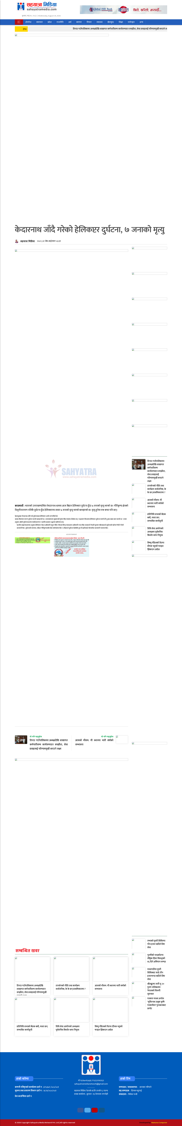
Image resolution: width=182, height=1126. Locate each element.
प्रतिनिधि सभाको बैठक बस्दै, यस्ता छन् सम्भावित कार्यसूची (32, 1028)
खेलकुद (110, 22)
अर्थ (69, 22)
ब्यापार (79, 22)
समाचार (39, 22)
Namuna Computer (159, 1122)
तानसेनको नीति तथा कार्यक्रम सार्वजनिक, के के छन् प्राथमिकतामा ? (71, 987)
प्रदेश (50, 22)
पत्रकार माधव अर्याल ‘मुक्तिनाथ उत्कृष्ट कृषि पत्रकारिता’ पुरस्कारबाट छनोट (156, 1003)
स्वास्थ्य (100, 22)
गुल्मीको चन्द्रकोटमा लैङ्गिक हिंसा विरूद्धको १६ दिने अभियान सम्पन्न (156, 958)
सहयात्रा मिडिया (27, 241)
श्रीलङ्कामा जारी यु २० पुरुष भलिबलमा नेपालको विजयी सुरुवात (155, 989)
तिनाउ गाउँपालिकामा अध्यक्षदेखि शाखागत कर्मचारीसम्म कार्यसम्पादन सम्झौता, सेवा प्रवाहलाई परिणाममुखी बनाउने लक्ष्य (104, 29)
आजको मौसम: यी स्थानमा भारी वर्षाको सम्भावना (110, 987)
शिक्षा (121, 22)
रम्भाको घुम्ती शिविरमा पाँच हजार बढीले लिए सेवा (156, 944)
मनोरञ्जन (131, 22)
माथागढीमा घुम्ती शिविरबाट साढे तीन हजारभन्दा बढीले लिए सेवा (156, 974)
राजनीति (60, 22)
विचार (89, 22)
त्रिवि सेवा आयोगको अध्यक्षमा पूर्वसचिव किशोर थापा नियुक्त (67, 1028)
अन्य (141, 22)
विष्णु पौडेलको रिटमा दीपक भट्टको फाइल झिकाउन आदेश (108, 1028)
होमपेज (28, 22)
